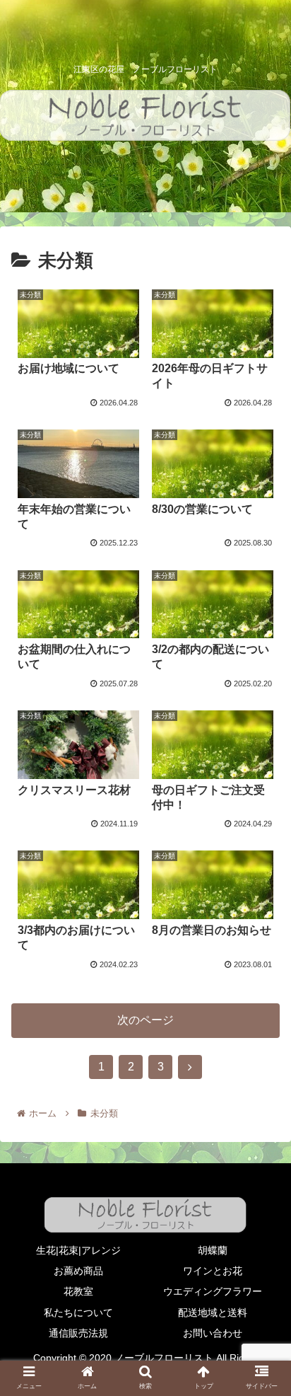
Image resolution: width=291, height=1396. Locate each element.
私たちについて (78, 1312)
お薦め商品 (78, 1270)
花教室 (78, 1291)
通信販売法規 (78, 1333)
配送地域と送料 (212, 1312)
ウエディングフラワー (212, 1291)
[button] (261, 1216)
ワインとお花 (212, 1270)
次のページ (145, 1020)
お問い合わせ (212, 1333)
